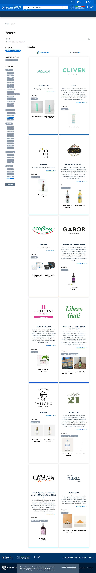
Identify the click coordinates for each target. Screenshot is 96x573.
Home (7, 24)
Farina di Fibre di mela (80, 530)
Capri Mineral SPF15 (37, 116)
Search (8, 39)
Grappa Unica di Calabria (67, 206)
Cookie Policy (71, 567)
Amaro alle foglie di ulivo (43, 195)
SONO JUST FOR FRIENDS (43, 539)
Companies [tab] (44, 53)
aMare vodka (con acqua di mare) (67, 454)
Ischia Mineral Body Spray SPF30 (49, 117)
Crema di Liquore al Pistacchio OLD (49, 440)
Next (57, 109)
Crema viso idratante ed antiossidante (67, 531)
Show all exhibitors (27, 10)
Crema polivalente (73, 127)
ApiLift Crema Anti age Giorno (37, 276)
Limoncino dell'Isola (80, 205)
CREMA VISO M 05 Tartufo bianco (43, 370)
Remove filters (10, 184)
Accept (73, 568)
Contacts (90, 568)
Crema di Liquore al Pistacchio (37, 440)
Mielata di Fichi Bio (80, 372)
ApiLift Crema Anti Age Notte (49, 276)
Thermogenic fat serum (73, 288)
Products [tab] (76, 53)
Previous (29, 109)
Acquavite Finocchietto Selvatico (67, 372)
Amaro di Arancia (79, 454)
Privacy (64, 567)
